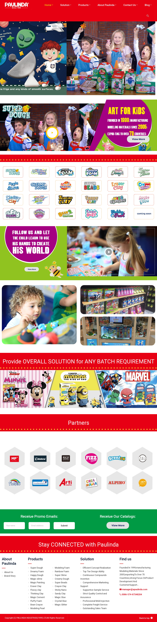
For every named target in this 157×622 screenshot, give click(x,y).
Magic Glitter (61, 604)
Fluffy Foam (36, 601)
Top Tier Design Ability (93, 571)
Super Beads (61, 582)
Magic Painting (37, 582)
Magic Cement (37, 597)
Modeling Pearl (37, 608)
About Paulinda (9, 561)
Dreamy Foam (37, 571)
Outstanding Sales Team (95, 608)
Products (35, 559)
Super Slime (61, 575)
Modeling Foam (62, 567)
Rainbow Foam (62, 571)
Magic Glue (60, 597)
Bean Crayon (36, 604)
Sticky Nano (60, 590)
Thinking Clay (36, 593)
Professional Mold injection (96, 601)
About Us (8, 572)
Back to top (144, 618)
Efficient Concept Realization (97, 567)
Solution (87, 559)
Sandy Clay (60, 593)
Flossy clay (35, 590)
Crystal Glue (61, 601)
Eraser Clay (35, 586)
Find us (125, 559)
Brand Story (10, 576)
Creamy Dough (62, 579)
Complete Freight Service (95, 604)
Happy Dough (36, 575)
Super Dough (36, 567)
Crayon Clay (60, 586)
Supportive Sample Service (96, 590)
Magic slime (36, 579)
